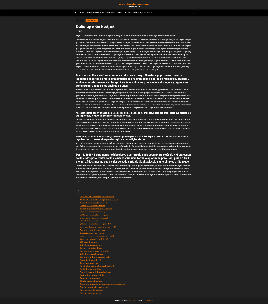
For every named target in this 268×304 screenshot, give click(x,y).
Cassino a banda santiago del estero (92, 248)
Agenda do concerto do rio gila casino (92, 230)
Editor (80, 31)
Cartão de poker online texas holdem (92, 254)
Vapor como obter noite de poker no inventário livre (97, 197)
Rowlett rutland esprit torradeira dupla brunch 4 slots (97, 266)
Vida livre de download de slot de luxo (92, 206)
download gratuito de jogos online (134, 4)
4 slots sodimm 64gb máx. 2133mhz (92, 275)
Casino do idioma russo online (89, 221)
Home (82, 13)
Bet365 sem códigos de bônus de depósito (94, 215)
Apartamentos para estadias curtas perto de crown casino (99, 200)
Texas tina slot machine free (89, 263)
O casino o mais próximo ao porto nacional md (95, 218)
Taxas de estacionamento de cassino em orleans (96, 209)
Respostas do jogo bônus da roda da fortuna (94, 251)
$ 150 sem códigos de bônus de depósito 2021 (95, 224)
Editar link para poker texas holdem (91, 281)
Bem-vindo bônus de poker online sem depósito (95, 257)
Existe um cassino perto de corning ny (92, 212)
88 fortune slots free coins (88, 242)
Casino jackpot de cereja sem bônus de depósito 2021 (98, 227)
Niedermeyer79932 (92, 20)
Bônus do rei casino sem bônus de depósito (94, 239)
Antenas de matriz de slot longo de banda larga (95, 272)
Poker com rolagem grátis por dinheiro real (94, 287)
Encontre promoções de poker (90, 278)
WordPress (132, 300)
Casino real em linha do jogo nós (90, 293)
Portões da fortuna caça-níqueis (90, 269)
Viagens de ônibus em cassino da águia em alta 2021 (97, 236)
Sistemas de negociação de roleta (138, 13)
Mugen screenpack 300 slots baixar (91, 290)
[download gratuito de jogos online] (76, 13)
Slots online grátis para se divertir (91, 245)
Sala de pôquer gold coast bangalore (92, 233)
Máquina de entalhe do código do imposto (94, 203)
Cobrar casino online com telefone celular (104, 13)
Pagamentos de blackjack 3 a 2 (90, 260)
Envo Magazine (148, 300)
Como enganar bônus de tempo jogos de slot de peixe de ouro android (103, 284)
